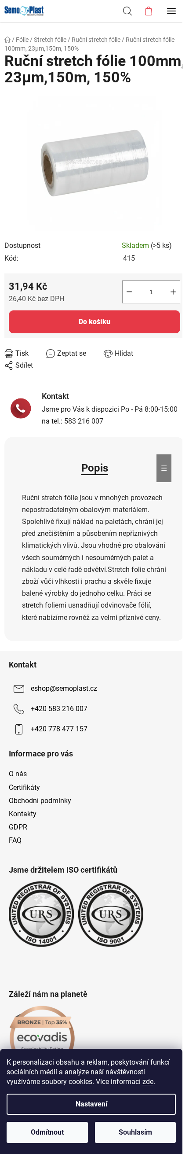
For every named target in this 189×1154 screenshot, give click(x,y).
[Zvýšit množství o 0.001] (173, 292)
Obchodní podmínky (40, 800)
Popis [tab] (94, 468)
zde (147, 1081)
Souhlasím (135, 1132)
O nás (18, 774)
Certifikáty (24, 787)
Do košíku (94, 321)
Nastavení (91, 1104)
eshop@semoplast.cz (64, 688)
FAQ (15, 840)
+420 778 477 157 (59, 729)
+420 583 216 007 (59, 708)
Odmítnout (47, 1132)
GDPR (18, 827)
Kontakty (22, 814)
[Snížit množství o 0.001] (129, 292)
